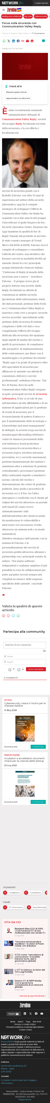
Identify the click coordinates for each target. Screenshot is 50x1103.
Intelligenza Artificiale (12, 16)
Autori (20, 1022)
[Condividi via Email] (27, 41)
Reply (19, 124)
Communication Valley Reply (19, 119)
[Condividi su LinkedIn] (13, 41)
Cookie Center (25, 1030)
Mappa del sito (25, 1099)
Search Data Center (20, 33)
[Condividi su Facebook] (18, 41)
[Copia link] (23, 41)
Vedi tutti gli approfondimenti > (32, 996)
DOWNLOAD (38, 747)
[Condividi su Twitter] (9, 41)
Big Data (28, 16)
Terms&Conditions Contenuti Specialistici (25, 1027)
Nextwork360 (7, 1041)
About (12, 1022)
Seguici (12, 1014)
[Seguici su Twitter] (30, 1014)
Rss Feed (37, 1022)
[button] (3, 9)
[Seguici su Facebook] (36, 1014)
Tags (28, 1022)
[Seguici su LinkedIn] (24, 1014)
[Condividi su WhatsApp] (4, 41)
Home (5, 33)
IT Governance (38, 33)
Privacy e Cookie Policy (25, 1024)
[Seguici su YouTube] (41, 1014)
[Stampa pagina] (32, 41)
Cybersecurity (41, 16)
